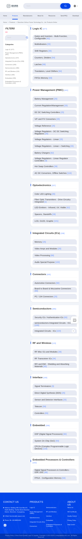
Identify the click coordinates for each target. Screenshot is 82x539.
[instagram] (5, 525)
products (15, 15)
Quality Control (72, 516)
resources (51, 15)
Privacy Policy (71, 520)
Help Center (71, 524)
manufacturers (27, 15)
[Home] (12, 5)
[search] (65, 6)
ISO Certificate (72, 512)
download (75, 15)
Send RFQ (64, 15)
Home (5, 15)
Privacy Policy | (10, 535)
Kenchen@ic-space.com (15, 516)
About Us (40, 15)
